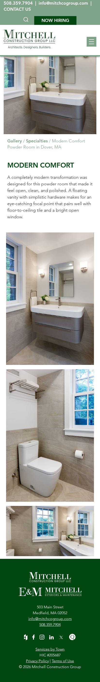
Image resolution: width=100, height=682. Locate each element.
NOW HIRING (55, 20)
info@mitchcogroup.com (64, 3)
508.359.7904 (19, 3)
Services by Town (50, 649)
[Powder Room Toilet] (50, 436)
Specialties (37, 141)
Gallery (14, 141)
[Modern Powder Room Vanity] (50, 299)
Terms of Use (63, 661)
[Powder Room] (50, 531)
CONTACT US (17, 9)
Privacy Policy (37, 661)
